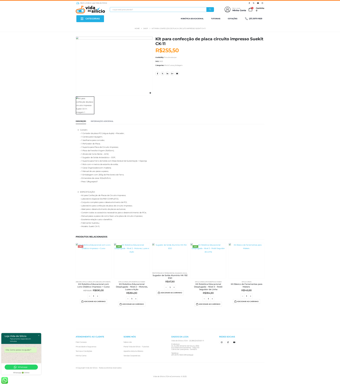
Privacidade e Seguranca (86, 347)
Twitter (162, 73)
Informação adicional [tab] (102, 121)
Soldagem (179, 65)
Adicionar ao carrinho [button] (95, 301)
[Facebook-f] (227, 342)
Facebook (157, 73)
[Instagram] (262, 3)
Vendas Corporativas (132, 356)
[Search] (210, 9)
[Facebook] (249, 3)
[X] (254, 3)
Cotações (232, 18)
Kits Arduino (97, 282)
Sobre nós (128, 342)
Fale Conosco (81, 342)
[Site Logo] (90, 9)
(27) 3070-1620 (255, 18)
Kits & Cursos (169, 65)
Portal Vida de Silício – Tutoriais (136, 347)
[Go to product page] (170, 256)
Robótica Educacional (192, 18)
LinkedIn (167, 73)
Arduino (79, 282)
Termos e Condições (84, 351)
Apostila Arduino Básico (133, 351)
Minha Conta (81, 356)
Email (177, 73)
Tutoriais (215, 18)
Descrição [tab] (81, 121)
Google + (172, 73)
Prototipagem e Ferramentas (163, 273)
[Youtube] (258, 3)
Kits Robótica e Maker (111, 282)
